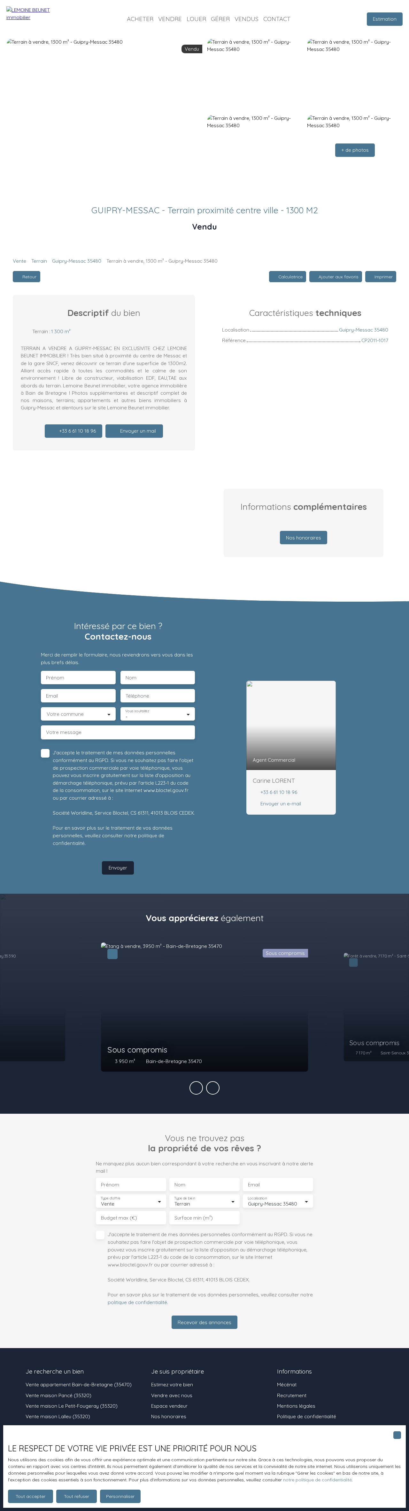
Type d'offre (110, 1198)
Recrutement (291, 1395)
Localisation (257, 1198)
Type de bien (184, 1198)
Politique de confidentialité (306, 1416)
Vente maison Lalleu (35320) (58, 1416)
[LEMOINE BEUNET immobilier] (38, 19)
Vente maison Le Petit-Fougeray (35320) (72, 1406)
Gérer (220, 19)
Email (52, 696)
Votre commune (65, 714)
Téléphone (137, 696)
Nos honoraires (168, 1416)
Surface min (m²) (193, 1218)
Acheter (140, 19)
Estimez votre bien (172, 1384)
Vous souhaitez (137, 711)
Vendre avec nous (171, 1395)
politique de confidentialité (137, 1302)
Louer (196, 19)
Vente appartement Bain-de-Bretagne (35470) (79, 1384)
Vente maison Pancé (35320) (58, 1395)
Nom (131, 678)
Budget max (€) (119, 1218)
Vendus (247, 19)
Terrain (39, 261)
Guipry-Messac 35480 (76, 261)
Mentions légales (296, 1406)
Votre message (63, 732)
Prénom (55, 678)
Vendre (170, 19)
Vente (19, 261)
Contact (276, 19)
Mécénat (287, 1384)
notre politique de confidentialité (317, 1480)
